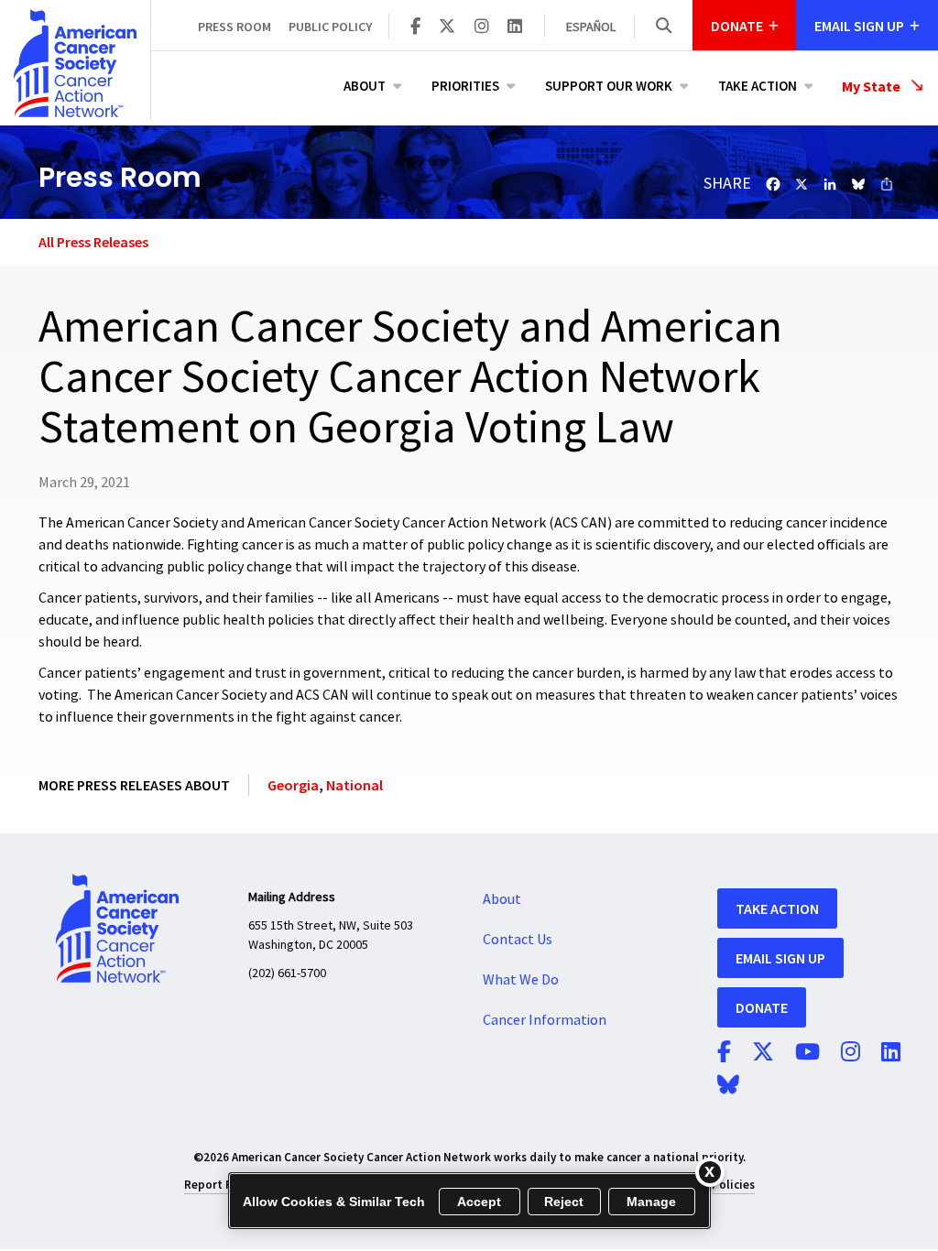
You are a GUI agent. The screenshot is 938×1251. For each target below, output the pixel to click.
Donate (762, 1007)
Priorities (465, 85)
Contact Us (517, 939)
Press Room (234, 26)
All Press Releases (93, 242)
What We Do (521, 980)
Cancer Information (544, 1020)
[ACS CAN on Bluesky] (728, 1086)
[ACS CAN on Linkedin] (514, 27)
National (354, 785)
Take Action (757, 85)
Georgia (293, 785)
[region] (469, 1200)
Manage (652, 1201)
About (365, 85)
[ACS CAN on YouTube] (807, 1053)
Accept (479, 1201)
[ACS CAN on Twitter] (447, 27)
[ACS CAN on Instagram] (481, 27)
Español (591, 27)
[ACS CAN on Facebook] (415, 27)
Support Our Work (608, 85)
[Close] (710, 1172)
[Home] (75, 63)
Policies (733, 1184)
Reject (564, 1201)
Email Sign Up (780, 958)
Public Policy (330, 26)
